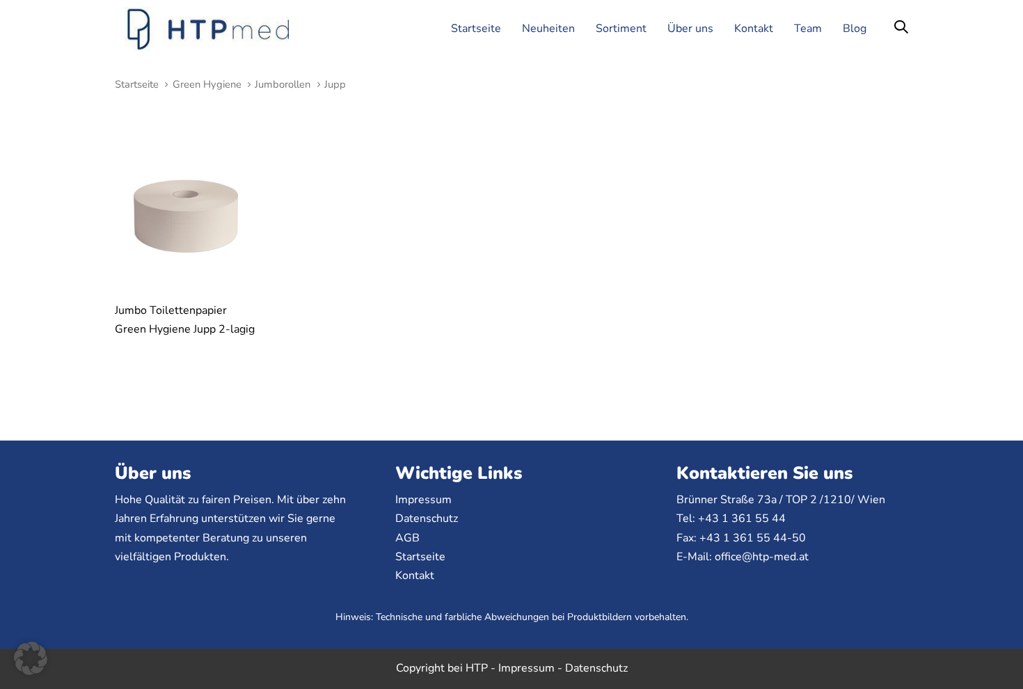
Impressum (423, 499)
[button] (901, 28)
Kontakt (414, 575)
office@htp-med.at (762, 556)
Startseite (137, 84)
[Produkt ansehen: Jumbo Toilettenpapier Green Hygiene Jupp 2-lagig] (186, 216)
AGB (407, 538)
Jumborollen (282, 84)
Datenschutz (426, 518)
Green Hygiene (207, 84)
